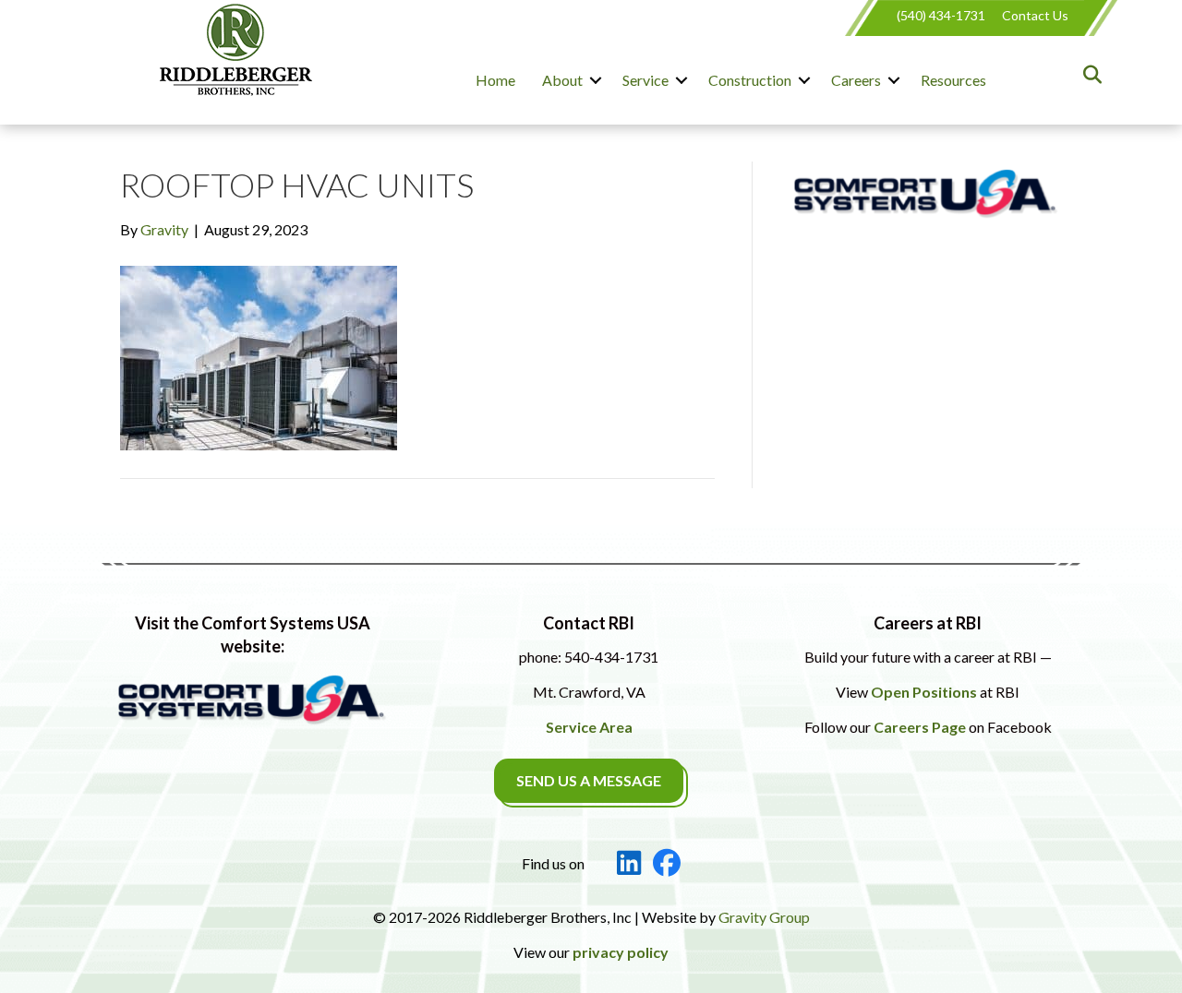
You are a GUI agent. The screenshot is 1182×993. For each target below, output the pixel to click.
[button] (596, 80)
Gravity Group (764, 917)
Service (645, 80)
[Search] (1087, 74)
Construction (749, 80)
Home (495, 80)
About (562, 80)
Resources (953, 80)
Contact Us (1035, 15)
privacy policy (621, 952)
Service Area (589, 727)
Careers (856, 80)
